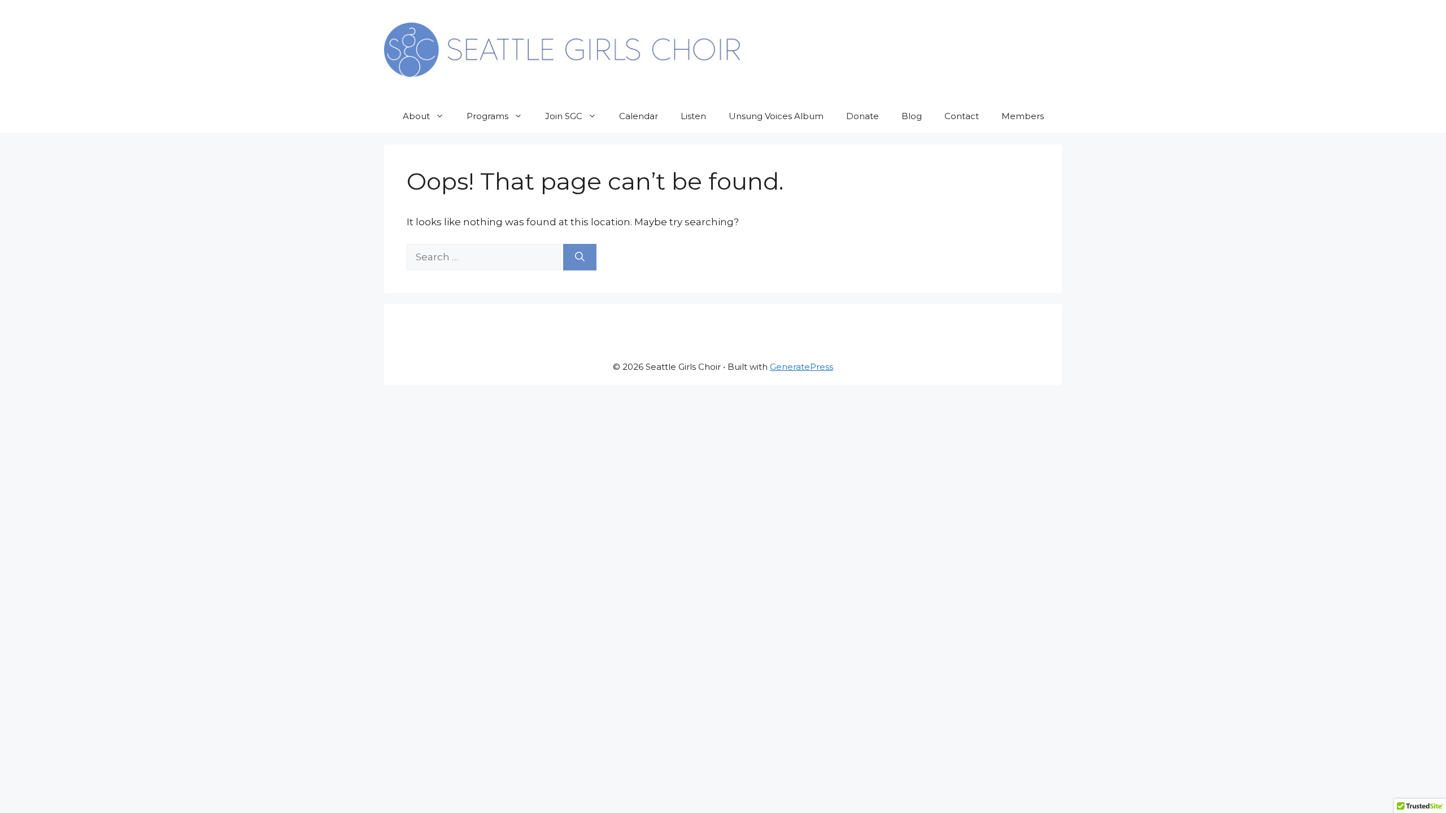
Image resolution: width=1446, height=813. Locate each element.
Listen (693, 116)
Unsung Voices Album (776, 116)
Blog (911, 116)
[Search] (579, 257)
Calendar (638, 116)
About (416, 116)
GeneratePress (801, 366)
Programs (487, 116)
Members (1022, 116)
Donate (862, 116)
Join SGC (563, 116)
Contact (961, 116)
